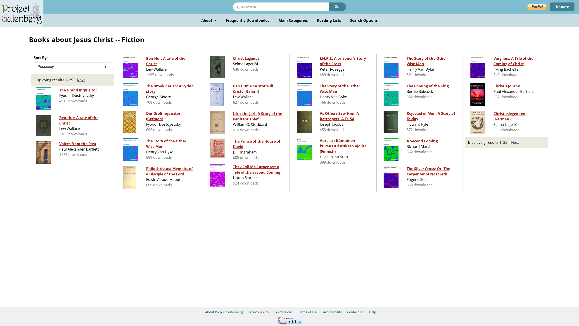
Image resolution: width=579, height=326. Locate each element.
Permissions (283, 312)
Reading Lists (329, 20)
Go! (338, 7)
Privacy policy (258, 312)
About (209, 20)
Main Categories (293, 20)
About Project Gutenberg (224, 312)
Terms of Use (308, 312)
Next (81, 79)
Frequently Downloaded (248, 20)
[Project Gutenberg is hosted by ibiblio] (289, 323)
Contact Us (355, 312)
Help (372, 312)
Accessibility (332, 312)
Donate (562, 6)
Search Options (364, 20)
